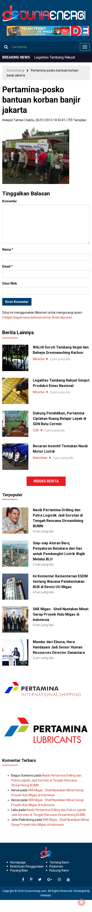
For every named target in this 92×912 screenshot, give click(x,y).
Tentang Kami (59, 862)
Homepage (18, 862)
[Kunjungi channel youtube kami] (68, 879)
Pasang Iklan (19, 870)
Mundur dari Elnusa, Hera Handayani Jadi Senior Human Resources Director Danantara (59, 647)
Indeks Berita (46, 481)
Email (7, 266)
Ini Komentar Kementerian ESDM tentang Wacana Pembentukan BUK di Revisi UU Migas (60, 581)
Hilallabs (45, 895)
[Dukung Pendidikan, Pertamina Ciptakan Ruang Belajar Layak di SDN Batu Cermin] (15, 424)
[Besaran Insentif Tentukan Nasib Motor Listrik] (15, 456)
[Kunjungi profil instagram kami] (59, 879)
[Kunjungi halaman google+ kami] (50, 879)
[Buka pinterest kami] (31, 879)
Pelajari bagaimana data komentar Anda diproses (37, 317)
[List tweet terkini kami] (40, 879)
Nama (7, 249)
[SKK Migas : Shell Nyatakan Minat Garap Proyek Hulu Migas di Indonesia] (15, 619)
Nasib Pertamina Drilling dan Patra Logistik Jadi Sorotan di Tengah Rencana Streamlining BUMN (46, 780)
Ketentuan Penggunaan (27, 866)
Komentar (9, 201)
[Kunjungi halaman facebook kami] (23, 879)
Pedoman (56, 866)
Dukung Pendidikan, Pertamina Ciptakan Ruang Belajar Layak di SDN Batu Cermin (59, 418)
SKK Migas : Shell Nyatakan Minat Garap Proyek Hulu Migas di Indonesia (60, 614)
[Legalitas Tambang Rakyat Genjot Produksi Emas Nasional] (15, 391)
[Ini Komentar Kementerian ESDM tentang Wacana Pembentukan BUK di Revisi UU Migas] (15, 586)
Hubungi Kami (59, 870)
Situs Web (9, 283)
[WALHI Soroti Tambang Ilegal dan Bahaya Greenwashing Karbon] (15, 358)
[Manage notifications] (81, 902)
